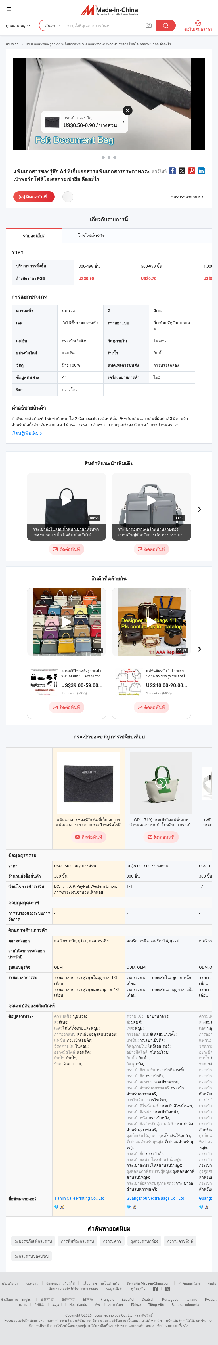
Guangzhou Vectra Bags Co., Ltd (155, 1198)
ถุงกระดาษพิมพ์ (180, 1241)
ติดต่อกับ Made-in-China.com (149, 1283)
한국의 (39, 1304)
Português (170, 1299)
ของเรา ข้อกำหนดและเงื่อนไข (167, 1325)
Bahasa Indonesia (185, 1304)
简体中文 (47, 1299)
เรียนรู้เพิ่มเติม (25, 433)
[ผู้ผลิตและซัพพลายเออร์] (109, 9)
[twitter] (167, 1288)
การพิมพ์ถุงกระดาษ (77, 1241)
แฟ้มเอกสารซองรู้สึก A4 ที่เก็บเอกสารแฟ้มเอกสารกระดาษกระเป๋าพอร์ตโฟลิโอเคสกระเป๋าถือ (88, 824)
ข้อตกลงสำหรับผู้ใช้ (60, 1283)
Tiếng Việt (156, 1304)
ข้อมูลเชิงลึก (114, 1288)
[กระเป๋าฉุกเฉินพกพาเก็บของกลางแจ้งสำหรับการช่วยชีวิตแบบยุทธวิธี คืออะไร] (114, 157)
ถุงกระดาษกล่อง (144, 1241)
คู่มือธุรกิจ (138, 1288)
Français (107, 1299)
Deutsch (148, 1299)
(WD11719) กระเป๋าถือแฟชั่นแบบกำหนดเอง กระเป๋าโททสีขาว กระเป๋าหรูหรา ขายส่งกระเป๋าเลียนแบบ (161, 824)
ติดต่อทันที (36, 197)
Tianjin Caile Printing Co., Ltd (79, 1198)
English (27, 1299)
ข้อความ (32, 1283)
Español (128, 1299)
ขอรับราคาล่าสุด (185, 197)
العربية (57, 1304)
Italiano (191, 1299)
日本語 (88, 1299)
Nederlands (78, 1304)
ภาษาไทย (115, 1304)
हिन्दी (98, 1304)
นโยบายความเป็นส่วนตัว (100, 1283)
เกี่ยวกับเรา (10, 1283)
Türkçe (136, 1304)
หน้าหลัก (12, 44)
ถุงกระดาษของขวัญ (31, 1256)
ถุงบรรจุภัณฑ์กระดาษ (33, 1241)
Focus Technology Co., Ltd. (113, 1315)
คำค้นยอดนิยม (189, 1283)
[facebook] (155, 1288)
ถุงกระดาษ (112, 1241)
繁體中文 (68, 1299)
